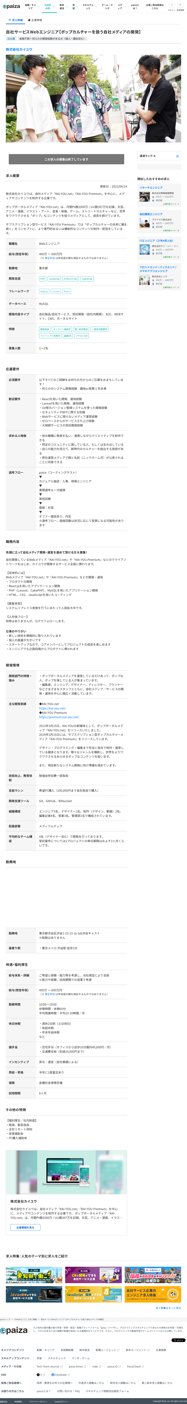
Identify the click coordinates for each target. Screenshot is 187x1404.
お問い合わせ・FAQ (68, 1391)
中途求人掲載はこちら (91, 1383)
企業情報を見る (25, 1227)
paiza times (76, 1366)
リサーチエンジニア (151, 187)
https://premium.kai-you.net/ (59, 717)
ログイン (171, 10)
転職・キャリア (30, 6)
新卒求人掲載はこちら (123, 1383)
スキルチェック (88, 6)
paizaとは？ (135, 6)
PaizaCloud (134, 1366)
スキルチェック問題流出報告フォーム (107, 1391)
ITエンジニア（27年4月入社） (157, 240)
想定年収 (50, 258)
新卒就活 (62, 6)
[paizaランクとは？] (177, 156)
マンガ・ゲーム (81, 1358)
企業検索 (161, 1350)
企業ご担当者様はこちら (155, 6)
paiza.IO (112, 1366)
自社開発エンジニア (151, 214)
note (95, 1366)
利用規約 (18, 1401)
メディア (120, 6)
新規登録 (180, 10)
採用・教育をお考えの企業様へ (54, 1383)
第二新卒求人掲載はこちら (157, 1383)
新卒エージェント (136, 1350)
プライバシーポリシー (38, 1401)
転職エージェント (106, 1350)
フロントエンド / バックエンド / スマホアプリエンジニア (158, 269)
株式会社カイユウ (19, 49)
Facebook (61, 1374)
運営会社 (3, 1401)
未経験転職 (47, 6)
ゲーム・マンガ (107, 6)
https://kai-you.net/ (52, 708)
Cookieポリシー (61, 1401)
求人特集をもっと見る (168, 1308)
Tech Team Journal (48, 1366)
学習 (73, 6)
